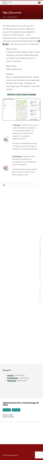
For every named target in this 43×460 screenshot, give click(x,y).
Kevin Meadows (12, 378)
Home (4, 17)
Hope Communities (12, 17)
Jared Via (10, 375)
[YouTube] (9, 449)
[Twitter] (6, 449)
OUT (7, 44)
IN (3, 44)
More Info (7, 409)
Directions (16, 409)
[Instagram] (12, 449)
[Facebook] (4, 449)
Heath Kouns (11, 380)
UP (39, 41)
